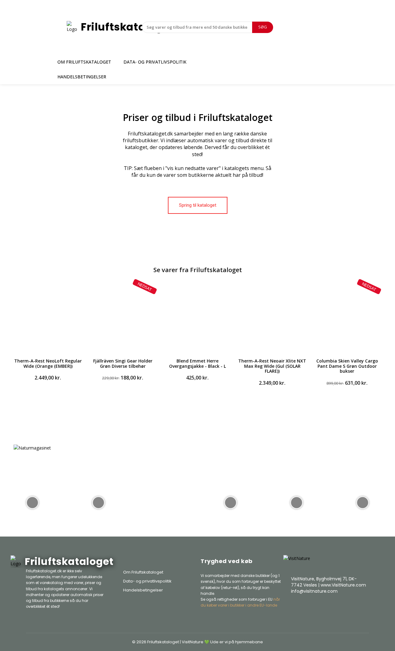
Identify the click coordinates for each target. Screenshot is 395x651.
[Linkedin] (363, 606)
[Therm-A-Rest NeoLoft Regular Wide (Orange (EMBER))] (48, 318)
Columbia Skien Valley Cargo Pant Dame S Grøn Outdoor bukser (347, 366)
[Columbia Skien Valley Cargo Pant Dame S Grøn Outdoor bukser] (347, 318)
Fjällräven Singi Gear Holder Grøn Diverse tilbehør (122, 363)
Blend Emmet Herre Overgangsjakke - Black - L (197, 363)
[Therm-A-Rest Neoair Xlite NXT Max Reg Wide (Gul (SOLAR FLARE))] (272, 318)
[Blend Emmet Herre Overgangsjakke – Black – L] (197, 318)
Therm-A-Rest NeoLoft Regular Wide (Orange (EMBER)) (48, 363)
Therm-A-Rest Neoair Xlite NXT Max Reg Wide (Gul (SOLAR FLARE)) (272, 366)
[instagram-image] (32, 502)
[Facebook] (332, 606)
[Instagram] (347, 606)
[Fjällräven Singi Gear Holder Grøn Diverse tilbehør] (122, 318)
